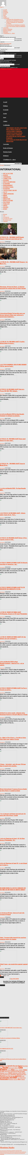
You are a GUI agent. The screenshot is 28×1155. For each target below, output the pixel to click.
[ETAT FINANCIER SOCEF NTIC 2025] (4, 1046)
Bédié (10, 1068)
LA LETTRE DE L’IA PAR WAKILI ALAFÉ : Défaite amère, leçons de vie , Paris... (12, 514)
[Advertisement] (14, 83)
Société (5, 14)
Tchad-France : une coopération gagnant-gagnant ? (14, 965)
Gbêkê (2, 1071)
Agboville (9, 1066)
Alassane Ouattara (18, 1066)
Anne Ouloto (25, 1066)
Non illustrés (8, 200)
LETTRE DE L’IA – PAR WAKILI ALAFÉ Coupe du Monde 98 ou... (12, 464)
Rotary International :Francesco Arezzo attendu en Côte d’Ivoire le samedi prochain (13, 790)
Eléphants (17, 1070)
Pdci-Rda (12, 1076)
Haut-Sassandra (21, 1071)
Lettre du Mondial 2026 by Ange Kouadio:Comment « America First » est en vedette (12, 663)
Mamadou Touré (22, 1074)
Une (4, 215)
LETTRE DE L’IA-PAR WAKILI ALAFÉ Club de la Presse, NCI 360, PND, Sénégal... (12, 390)
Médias (5, 197)
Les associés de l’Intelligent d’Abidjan (15, 25)
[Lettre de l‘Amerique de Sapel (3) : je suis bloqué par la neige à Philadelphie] (8, 860)
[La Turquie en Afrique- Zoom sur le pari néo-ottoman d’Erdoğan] (8, 910)
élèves (19, 1079)
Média (5, 195)
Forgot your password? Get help (8, 60)
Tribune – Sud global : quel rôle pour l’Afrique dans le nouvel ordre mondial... (13, 765)
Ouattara (3, 1076)
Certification (6, 18)
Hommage (2, 1073)
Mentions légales (7, 30)
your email (17, 47)
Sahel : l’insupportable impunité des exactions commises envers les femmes (13, 938)
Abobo (5, 1066)
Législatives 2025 (14, 1074)
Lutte (1, 1074)
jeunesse (15, 1073)
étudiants (23, 1079)
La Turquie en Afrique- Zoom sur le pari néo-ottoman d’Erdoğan (12, 913)
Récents (5, 214)
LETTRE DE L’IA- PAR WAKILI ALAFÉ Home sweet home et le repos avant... (13, 439)
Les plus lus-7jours (7, 218)
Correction (5, 27)
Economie (5, 12)
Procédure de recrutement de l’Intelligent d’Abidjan (10, 1038)
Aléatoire (5, 221)
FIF (0, 1071)
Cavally (12, 1068)
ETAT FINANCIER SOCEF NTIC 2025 (6, 1048)
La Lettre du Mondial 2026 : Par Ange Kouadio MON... (13, 489)
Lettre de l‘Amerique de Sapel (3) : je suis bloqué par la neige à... (13, 864)
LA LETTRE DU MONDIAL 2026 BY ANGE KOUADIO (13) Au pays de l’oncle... (13, 365)
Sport (4, 15)
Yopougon (11, 1079)
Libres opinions (8, 194)
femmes (25, 1070)
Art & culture (8, 173)
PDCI (9, 1076)
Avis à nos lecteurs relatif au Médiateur (15, 26)
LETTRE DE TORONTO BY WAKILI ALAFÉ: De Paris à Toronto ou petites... (13, 689)
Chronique (7, 177)
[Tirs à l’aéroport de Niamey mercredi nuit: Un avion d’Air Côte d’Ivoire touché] (8, 811)
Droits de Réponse (7, 29)
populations (18, 1076)
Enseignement (8, 185)
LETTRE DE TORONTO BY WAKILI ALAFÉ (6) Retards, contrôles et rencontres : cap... (14, 563)
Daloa (13, 1069)
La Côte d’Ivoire (21, 1073)
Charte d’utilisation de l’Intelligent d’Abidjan (14, 134)
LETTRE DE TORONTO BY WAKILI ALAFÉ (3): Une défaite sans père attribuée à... (13, 638)
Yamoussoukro (4, 1079)
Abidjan (2, 1066)
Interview (6, 189)
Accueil (5, 9)
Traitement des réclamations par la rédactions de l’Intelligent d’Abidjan (15, 20)
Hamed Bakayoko (13, 1071)
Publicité (6, 204)
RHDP (15, 1077)
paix (7, 1076)
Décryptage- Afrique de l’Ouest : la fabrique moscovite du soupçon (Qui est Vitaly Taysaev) (13, 287)
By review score (7, 220)
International (8, 187)
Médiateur (5, 32)
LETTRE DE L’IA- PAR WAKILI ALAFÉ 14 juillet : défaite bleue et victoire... (12, 342)
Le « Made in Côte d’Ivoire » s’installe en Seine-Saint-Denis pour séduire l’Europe (13, 738)
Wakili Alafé (23, 1078)
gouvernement (7, 1071)
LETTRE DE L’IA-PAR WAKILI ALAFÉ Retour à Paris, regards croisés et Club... (13, 538)
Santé (5, 205)
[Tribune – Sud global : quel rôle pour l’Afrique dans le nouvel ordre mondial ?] (8, 761)
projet (23, 1076)
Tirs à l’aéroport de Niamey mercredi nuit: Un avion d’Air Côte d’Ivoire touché (13, 814)
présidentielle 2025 (6, 1077)
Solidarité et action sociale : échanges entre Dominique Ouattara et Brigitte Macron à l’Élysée (13, 713)
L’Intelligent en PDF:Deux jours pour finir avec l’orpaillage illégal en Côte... (13, 1059)
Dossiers (6, 180)
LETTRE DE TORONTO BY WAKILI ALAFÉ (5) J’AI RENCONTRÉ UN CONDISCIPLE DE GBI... (12, 588)
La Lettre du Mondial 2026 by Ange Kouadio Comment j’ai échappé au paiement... (12, 415)
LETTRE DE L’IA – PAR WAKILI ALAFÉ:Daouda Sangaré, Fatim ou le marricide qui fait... (12, 238)
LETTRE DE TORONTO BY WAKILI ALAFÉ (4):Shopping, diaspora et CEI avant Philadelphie (13, 613)
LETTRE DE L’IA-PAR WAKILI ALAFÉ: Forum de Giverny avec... (11, 1027)
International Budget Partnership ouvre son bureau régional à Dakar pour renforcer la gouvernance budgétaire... (12, 315)
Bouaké (5, 1067)
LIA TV (5, 192)
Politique (5, 11)
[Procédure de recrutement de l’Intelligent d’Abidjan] (4, 1035)
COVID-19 (16, 1068)
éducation (15, 1079)
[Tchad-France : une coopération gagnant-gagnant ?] (8, 961)
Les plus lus (6, 217)
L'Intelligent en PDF (10, 190)
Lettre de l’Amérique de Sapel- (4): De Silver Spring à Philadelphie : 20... (12, 839)
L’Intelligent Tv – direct (9, 33)
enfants (21, 1070)
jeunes (10, 1073)
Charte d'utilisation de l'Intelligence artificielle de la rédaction (13, 1151)
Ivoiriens (6, 1073)
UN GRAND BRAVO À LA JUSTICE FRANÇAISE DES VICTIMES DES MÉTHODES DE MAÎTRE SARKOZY (13, 889)
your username (18, 38)
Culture (5, 16)
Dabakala (9, 1070)
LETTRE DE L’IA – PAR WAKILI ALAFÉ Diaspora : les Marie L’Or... (14, 263)
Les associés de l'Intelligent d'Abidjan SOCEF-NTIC (11, 1150)
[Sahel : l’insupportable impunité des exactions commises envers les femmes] (8, 934)
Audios (5, 175)
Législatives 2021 (6, 1074)
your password (18, 40)
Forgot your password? (5, 43)
